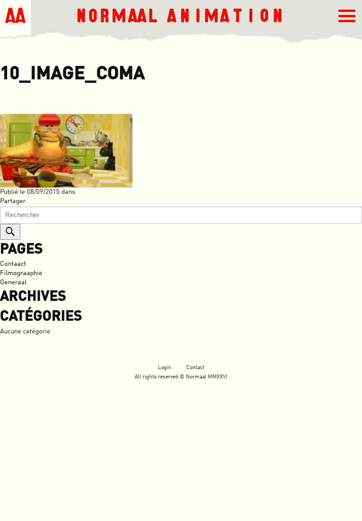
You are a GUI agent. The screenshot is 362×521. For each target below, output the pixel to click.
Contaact (13, 264)
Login (164, 367)
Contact (195, 367)
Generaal (13, 282)
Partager (13, 201)
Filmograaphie (21, 273)
